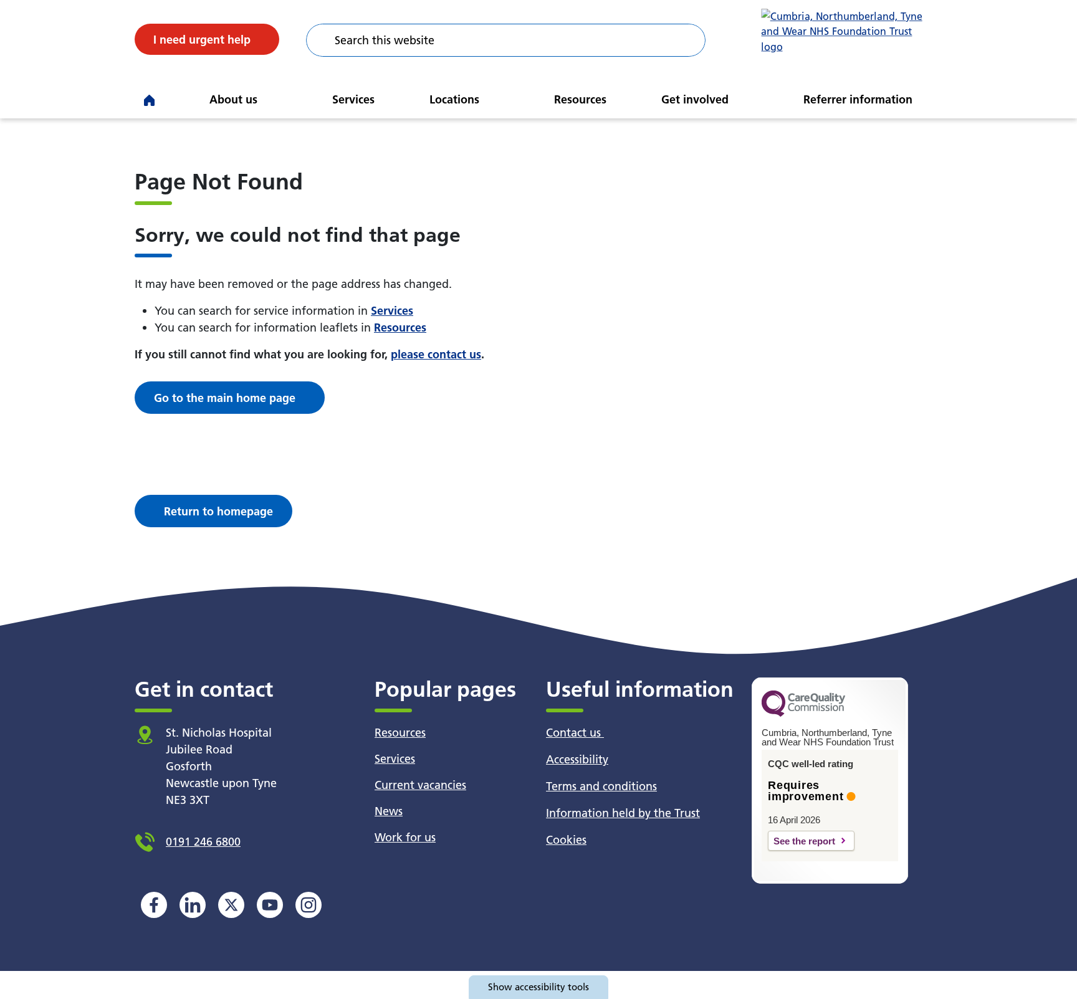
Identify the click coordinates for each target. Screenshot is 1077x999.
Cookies (566, 840)
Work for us (405, 837)
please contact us (436, 354)
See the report (804, 841)
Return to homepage (218, 511)
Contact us (575, 732)
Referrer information (857, 99)
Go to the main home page (224, 398)
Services (353, 99)
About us (233, 99)
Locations (454, 99)
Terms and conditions (601, 786)
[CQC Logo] (803, 714)
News (389, 811)
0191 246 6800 (203, 841)
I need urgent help (202, 39)
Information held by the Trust (623, 813)
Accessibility (577, 759)
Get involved (695, 99)
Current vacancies (420, 785)
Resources (580, 99)
